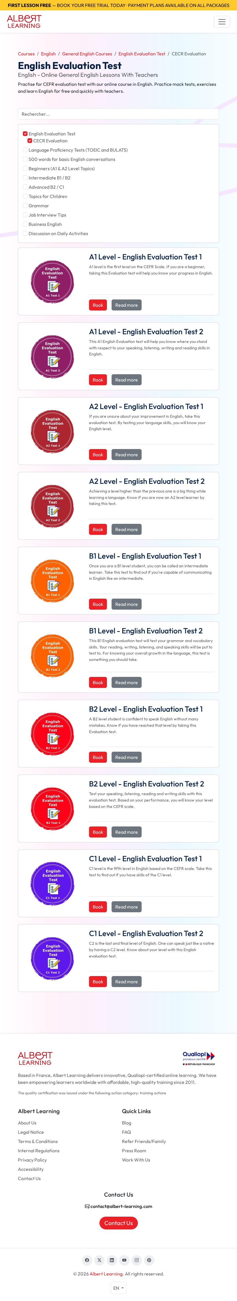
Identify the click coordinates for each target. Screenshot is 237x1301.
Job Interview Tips (47, 215)
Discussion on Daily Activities (58, 233)
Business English (45, 224)
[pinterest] (149, 1260)
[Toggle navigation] (222, 22)
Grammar (39, 205)
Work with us (136, 1160)
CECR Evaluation (50, 140)
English (48, 54)
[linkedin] (112, 1260)
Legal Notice (31, 1132)
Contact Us (29, 1178)
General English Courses (87, 54)
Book (98, 305)
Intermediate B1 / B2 (50, 178)
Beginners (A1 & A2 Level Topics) (62, 168)
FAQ (126, 1132)
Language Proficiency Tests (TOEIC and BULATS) (78, 150)
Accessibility (31, 1169)
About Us (27, 1123)
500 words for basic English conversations (72, 159)
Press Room (134, 1150)
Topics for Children (48, 196)
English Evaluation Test (141, 54)
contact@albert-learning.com (121, 1206)
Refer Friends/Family (144, 1141)
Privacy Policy (32, 1160)
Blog (126, 1123)
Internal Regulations (39, 1150)
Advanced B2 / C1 (46, 187)
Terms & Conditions (38, 1141)
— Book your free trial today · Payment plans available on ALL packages (118, 5)
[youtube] (124, 1260)
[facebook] (87, 1260)
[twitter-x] (99, 1260)
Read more (126, 305)
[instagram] (137, 1260)
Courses (26, 54)
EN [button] (116, 1288)
